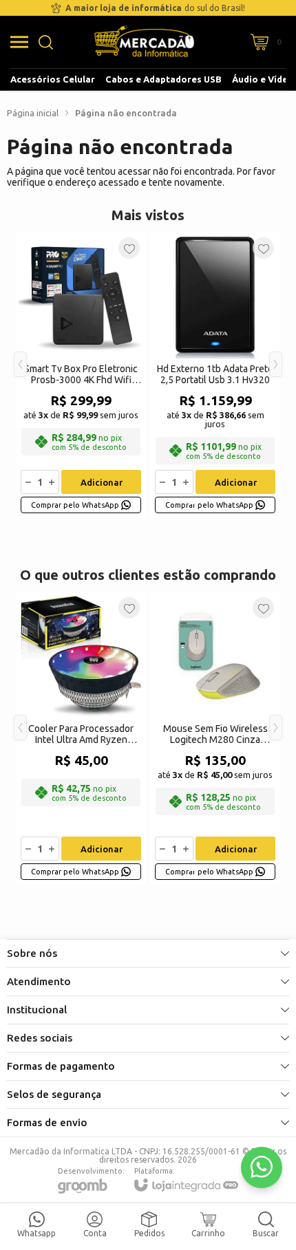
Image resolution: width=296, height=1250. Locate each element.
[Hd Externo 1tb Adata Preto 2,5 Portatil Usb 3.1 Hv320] (215, 374)
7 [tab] (263, 500)
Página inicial (33, 113)
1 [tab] (193, 500)
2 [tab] (207, 500)
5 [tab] (240, 500)
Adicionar (102, 482)
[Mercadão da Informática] (144, 42)
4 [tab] (229, 500)
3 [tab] (218, 500)
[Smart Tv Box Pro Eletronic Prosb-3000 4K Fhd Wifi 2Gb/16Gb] (81, 374)
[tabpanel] (81, 374)
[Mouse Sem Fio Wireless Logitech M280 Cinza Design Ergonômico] (215, 738)
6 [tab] (252, 500)
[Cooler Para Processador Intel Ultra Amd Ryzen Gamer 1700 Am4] (81, 738)
